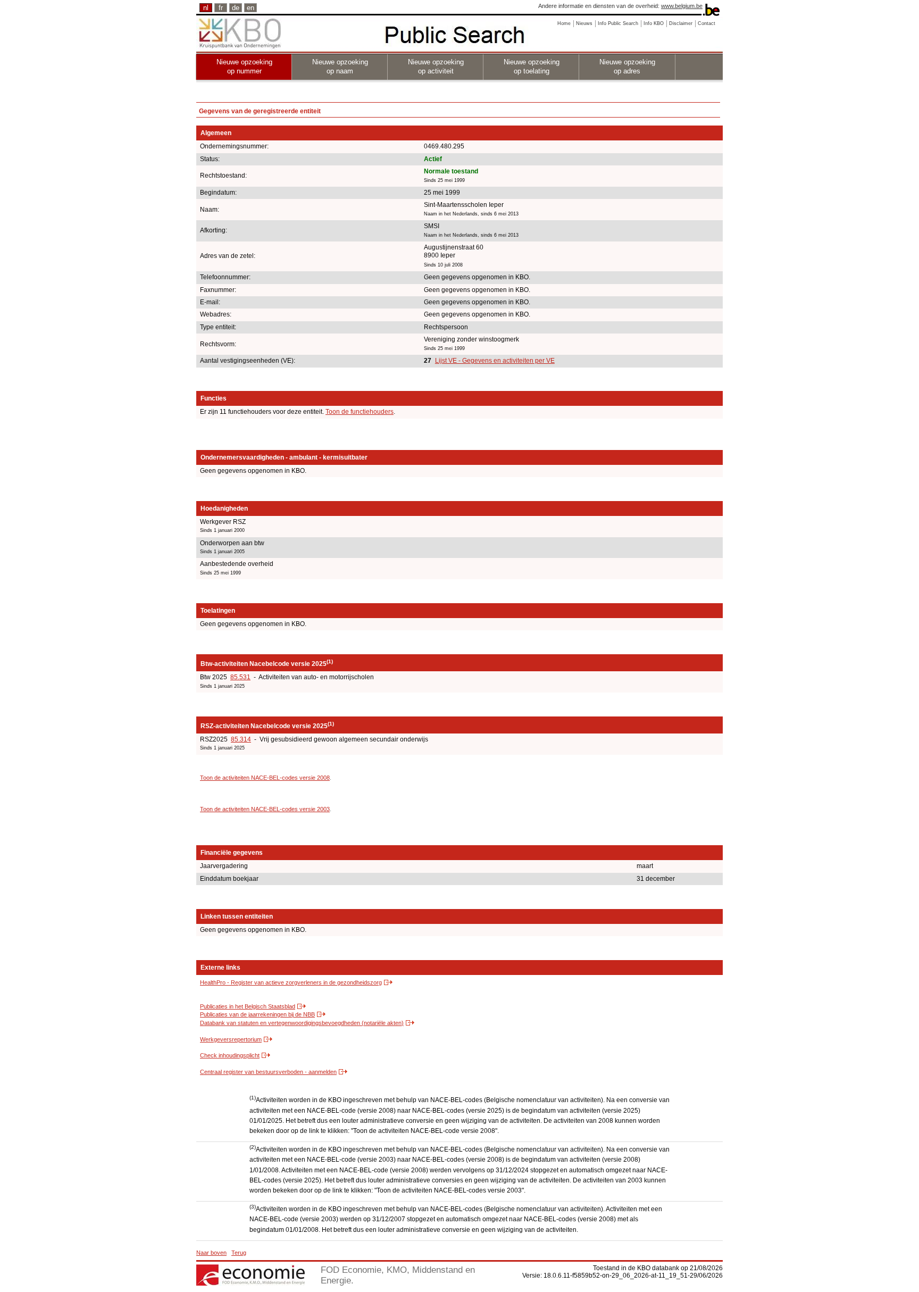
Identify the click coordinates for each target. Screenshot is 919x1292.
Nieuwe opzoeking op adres (627, 66)
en (250, 8)
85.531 (240, 677)
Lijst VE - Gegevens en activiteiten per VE (495, 360)
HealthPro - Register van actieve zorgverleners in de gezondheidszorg (291, 982)
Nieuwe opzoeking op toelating (531, 66)
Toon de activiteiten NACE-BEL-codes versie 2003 (265, 809)
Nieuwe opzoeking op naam (340, 66)
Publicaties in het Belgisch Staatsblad (247, 1006)
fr (221, 8)
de (235, 8)
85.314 (241, 739)
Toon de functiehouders (359, 411)
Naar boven (211, 1252)
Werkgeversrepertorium (231, 1039)
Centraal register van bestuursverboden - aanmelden (268, 1072)
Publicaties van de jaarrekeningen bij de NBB (257, 1014)
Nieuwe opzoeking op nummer (244, 66)
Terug (238, 1252)
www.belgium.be (682, 6)
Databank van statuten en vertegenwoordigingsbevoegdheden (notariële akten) (302, 1023)
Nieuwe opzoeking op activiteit (436, 66)
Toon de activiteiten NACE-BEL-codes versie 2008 (265, 777)
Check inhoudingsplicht (230, 1055)
